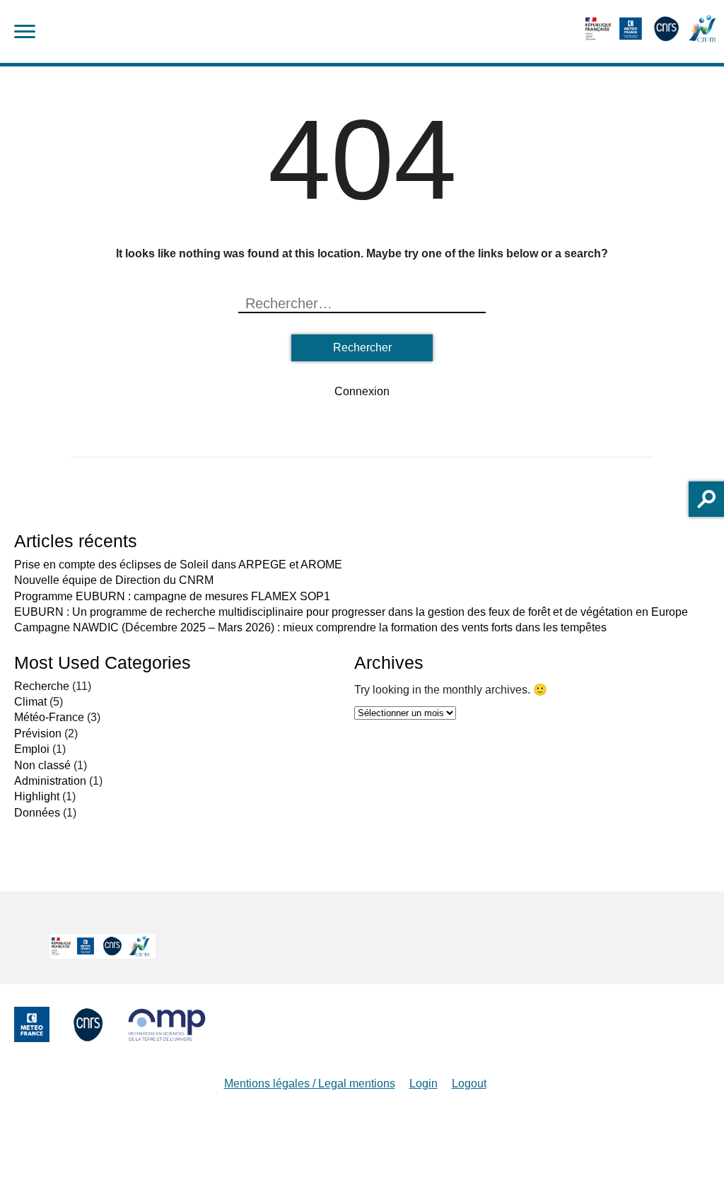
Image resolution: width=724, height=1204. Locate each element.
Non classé (42, 765)
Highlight (36, 796)
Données (37, 813)
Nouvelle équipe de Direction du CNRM (114, 580)
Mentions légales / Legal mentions (309, 1083)
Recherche (41, 686)
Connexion (362, 391)
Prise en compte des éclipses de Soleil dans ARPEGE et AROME (178, 565)
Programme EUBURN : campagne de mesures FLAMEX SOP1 (172, 596)
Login (423, 1083)
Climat (30, 702)
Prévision (38, 733)
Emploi (31, 749)
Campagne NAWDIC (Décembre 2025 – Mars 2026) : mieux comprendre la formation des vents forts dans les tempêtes (310, 627)
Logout (469, 1083)
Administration (50, 781)
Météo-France (49, 717)
